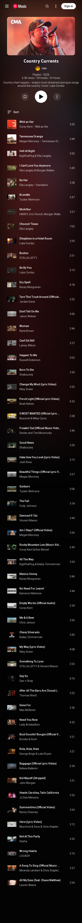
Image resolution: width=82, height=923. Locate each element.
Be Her (23, 180)
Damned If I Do (28, 515)
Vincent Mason (28, 520)
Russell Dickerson (29, 360)
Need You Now (28, 719)
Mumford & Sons (29, 826)
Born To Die (26, 369)
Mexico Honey (28, 573)
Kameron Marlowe (30, 593)
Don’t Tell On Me (29, 311)
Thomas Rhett (28, 695)
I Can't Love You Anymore (35, 165)
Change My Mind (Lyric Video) (37, 384)
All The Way (26, 559)
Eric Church (36, 214)
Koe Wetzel (42, 549)
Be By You (25, 267)
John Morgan (27, 782)
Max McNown (27, 710)
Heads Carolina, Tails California (39, 792)
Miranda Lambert (29, 870)
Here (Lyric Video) (30, 821)
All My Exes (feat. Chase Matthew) (40, 880)
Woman (24, 326)
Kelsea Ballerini (28, 768)
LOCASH (24, 855)
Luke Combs (26, 243)
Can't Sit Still (27, 340)
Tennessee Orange (31, 136)
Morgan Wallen (45, 170)
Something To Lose (31, 661)
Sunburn (24, 486)
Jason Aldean (27, 316)
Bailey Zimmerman (48, 564)
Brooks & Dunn (28, 739)
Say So (23, 676)
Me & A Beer (26, 617)
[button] (41, 68)
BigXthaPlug (26, 155)
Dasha (23, 841)
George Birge (27, 753)
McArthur (25, 209)
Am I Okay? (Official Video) (35, 530)
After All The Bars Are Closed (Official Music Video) (40, 690)
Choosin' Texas (28, 223)
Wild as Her (26, 121)
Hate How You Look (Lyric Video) (39, 457)
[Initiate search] (47, 6)
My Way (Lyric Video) (32, 646)
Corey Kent (26, 126)
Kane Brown (26, 330)
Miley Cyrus (40, 418)
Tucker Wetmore (29, 199)
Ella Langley (44, 155)
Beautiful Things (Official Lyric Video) (40, 471)
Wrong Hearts (28, 851)
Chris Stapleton (52, 826)
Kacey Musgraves (30, 287)
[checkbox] (72, 124)
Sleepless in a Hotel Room (35, 238)
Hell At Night (27, 151)
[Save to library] (25, 96)
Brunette (24, 194)
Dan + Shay (26, 680)
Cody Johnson (28, 505)
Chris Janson (27, 622)
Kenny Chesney (28, 812)
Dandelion (42, 185)
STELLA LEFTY (28, 257)
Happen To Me (28, 355)
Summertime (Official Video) (37, 807)
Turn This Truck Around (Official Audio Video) (40, 296)
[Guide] (7, 6)
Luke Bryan (44, 753)
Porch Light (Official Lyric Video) (39, 398)
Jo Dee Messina (29, 797)
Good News (26, 442)
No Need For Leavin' (31, 588)
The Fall (24, 501)
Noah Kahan (26, 403)
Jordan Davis (27, 301)
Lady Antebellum (29, 724)
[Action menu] (57, 96)
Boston (23, 253)
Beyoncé (24, 418)
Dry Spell (25, 282)
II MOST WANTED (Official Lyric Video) (40, 413)
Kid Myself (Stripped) (32, 778)
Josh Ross (25, 462)
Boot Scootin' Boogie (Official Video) (40, 734)
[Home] (20, 6)
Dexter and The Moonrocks (35, 432)
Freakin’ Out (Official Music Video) (40, 428)
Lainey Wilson (27, 345)
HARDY (23, 214)
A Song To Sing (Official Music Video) (40, 865)
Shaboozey (26, 374)
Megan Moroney (29, 141)
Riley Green (26, 389)
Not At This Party (29, 836)
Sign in (68, 6)
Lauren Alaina (27, 885)
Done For (25, 705)
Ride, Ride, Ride (29, 748)
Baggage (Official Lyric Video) (38, 763)
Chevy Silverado (29, 632)
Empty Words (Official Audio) (37, 603)
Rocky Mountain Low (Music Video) (40, 544)
